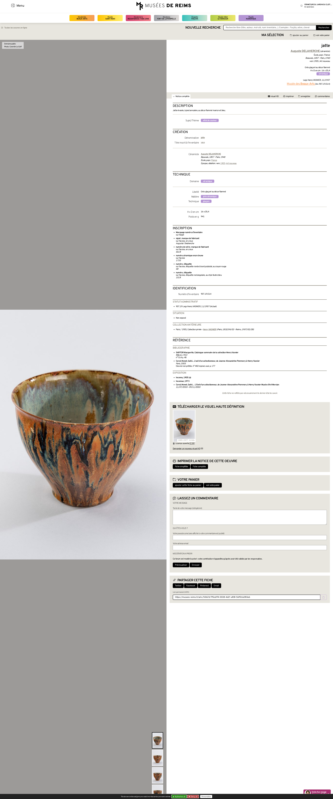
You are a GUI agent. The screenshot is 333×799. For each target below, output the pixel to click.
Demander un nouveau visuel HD (186, 448)
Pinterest (204, 585)
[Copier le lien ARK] (323, 597)
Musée (110, 18)
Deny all (193, 796)
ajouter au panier (300, 35)
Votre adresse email (180, 543)
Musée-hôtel (223, 18)
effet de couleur (210, 120)
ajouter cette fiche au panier (188, 485)
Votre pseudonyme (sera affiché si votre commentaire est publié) (198, 533)
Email (216, 585)
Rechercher (323, 27)
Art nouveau (231, 163)
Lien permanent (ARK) (181, 592)
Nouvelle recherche (203, 28)
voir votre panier (322, 35)
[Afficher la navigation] (13, 5)
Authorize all (179, 796)
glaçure (206, 201)
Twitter (178, 585)
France (214, 160)
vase (203, 142)
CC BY (192, 443)
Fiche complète (199, 466)
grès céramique (209, 196)
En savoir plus (309, 7)
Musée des (82, 18)
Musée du (166, 18)
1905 (222, 163)
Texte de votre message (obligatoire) (187, 508)
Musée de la (138, 18)
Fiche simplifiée (181, 466)
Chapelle (194, 18)
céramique (323, 74)
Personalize (206, 796)
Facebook (190, 585)
